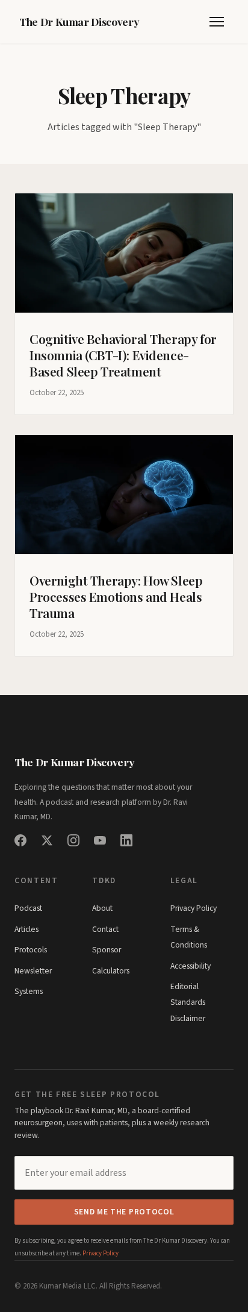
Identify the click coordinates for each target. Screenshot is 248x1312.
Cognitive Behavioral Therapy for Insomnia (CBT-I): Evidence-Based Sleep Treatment (123, 355)
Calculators (110, 970)
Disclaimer (187, 1018)
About (102, 908)
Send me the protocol (124, 1211)
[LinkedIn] (126, 840)
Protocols (30, 949)
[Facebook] (20, 840)
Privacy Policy (193, 908)
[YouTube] (100, 840)
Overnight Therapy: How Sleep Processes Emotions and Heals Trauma (115, 596)
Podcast (28, 908)
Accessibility (190, 966)
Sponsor (106, 949)
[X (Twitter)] (47, 840)
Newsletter (33, 970)
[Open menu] (217, 21)
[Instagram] (73, 840)
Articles (26, 929)
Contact (105, 929)
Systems (28, 991)
